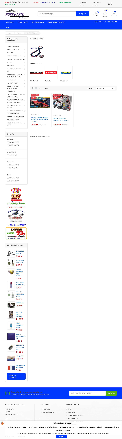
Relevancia (105, 88)
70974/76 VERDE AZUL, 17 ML (20, 294)
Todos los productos (12, 376)
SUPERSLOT (14, 181)
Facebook (6, 419)
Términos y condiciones (75, 415)
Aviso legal (71, 412)
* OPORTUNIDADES (13, 46)
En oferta (13, 168)
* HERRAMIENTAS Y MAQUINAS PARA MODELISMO (13, 89)
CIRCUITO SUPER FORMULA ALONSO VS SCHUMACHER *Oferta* (39, 119)
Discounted (14, 165)
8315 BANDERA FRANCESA (20, 366)
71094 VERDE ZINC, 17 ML (20, 261)
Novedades (46, 409)
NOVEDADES (10, 22)
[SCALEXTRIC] (36, 72)
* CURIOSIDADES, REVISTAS (16, 116)
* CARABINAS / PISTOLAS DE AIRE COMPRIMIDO (16, 112)
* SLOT (9, 62)
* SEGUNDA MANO (13, 119)
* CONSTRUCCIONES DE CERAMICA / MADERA (14, 75)
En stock (13, 155)
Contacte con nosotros (15, 405)
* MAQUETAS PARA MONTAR (55, 22)
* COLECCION (11, 80)
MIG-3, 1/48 (19, 356)
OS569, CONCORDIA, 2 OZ (20, 336)
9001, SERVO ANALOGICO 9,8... (20, 347)
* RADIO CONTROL (22, 22)
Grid (33, 88)
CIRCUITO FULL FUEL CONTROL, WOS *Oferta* (61, 119)
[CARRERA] (51, 72)
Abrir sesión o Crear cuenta (105, 22)
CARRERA (48, 81)
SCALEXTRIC (14, 142)
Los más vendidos (48, 412)
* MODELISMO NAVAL (37, 22)
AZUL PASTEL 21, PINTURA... (20, 284)
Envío (69, 409)
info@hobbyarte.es (19, 2)
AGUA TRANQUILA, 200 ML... (20, 325)
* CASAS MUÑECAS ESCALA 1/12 (16, 70)
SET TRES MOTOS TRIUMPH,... (19, 314)
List (36, 88)
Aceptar (61, 436)
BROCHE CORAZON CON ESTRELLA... (19, 273)
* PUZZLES (10, 65)
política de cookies (63, 430)
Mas (7, 27)
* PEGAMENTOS (12, 83)
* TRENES (10, 52)
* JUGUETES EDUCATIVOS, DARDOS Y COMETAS (15, 101)
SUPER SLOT (14, 145)
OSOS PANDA (20, 303)
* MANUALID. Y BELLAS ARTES (14, 124)
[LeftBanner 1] (16, 196)
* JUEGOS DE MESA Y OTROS (14, 106)
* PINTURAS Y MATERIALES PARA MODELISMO (15, 95)
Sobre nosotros (72, 418)
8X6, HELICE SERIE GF (20, 252)
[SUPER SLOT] (66, 72)
